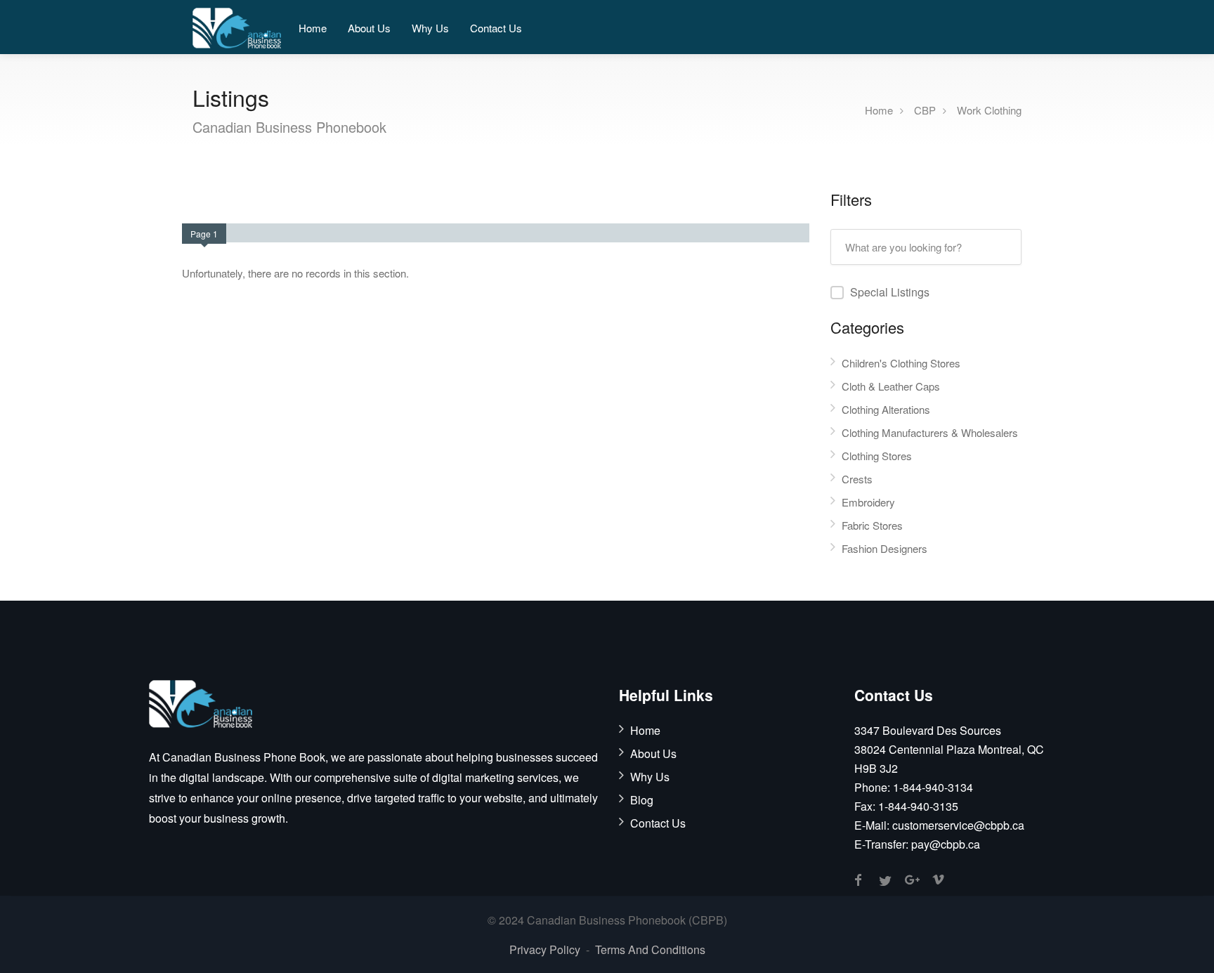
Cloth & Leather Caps (891, 386)
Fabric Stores (872, 525)
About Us (369, 27)
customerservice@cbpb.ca (958, 825)
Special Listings (889, 292)
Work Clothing (989, 109)
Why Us (430, 27)
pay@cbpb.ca (945, 844)
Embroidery (868, 502)
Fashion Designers (884, 548)
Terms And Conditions (650, 949)
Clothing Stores (877, 455)
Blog (641, 800)
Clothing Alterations (886, 409)
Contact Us (496, 27)
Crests (857, 478)
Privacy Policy (544, 949)
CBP (925, 109)
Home (313, 27)
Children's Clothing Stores (901, 362)
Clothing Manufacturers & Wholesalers (930, 432)
